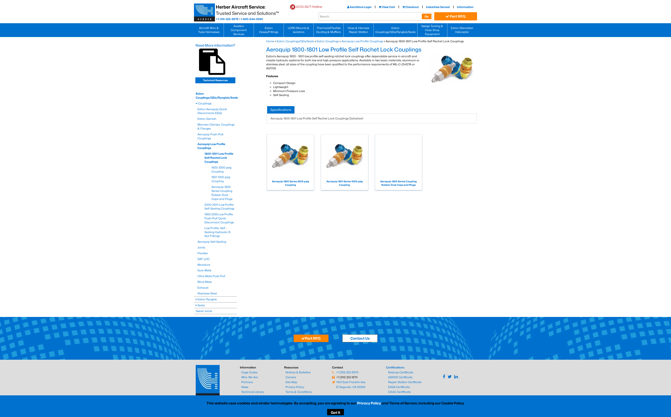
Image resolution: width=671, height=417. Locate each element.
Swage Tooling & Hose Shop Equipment (432, 30)
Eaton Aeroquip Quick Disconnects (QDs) (212, 111)
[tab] (281, 110)
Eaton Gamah (206, 119)
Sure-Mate (204, 270)
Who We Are (249, 377)
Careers (291, 377)
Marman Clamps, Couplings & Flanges (216, 126)
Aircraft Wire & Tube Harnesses (208, 30)
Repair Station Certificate (405, 382)
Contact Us (360, 338)
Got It (335, 412)
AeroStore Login (360, 7)
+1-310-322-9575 (227, 19)
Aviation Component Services (239, 30)
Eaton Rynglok (207, 299)
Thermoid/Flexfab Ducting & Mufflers (328, 30)
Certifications (395, 367)
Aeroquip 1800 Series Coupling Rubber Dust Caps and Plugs (221, 193)
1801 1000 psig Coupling (220, 179)
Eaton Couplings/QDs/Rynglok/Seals (395, 30)
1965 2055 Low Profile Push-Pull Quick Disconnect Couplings (219, 218)
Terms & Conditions (299, 392)
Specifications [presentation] (280, 109)
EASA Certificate (399, 387)
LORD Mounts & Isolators (298, 30)
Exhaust (202, 288)
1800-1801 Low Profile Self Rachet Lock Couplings (218, 158)
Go (427, 16)
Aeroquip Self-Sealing (211, 242)
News (244, 387)
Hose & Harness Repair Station (358, 30)
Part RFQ (457, 16)
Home (270, 41)
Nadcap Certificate (400, 372)
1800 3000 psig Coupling (221, 169)
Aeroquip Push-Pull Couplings (210, 136)
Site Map (291, 382)
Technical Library (252, 392)
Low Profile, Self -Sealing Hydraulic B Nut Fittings (217, 232)
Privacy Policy (369, 403)
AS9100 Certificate (400, 377)
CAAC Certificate (399, 392)
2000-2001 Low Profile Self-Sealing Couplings (219, 207)
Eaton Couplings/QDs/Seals (295, 41)
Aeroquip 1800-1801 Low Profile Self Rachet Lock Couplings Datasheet (317, 118)
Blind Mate (204, 282)
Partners (247, 382)
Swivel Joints (204, 311)
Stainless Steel (207, 293)
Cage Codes (249, 372)
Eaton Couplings (328, 41)
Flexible (202, 253)
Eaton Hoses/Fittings (268, 30)
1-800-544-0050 (252, 19)
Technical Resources (215, 80)
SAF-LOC (203, 259)
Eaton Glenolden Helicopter (462, 30)
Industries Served (438, 7)
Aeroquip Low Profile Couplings (362, 41)
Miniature (203, 265)
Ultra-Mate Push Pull (211, 276)
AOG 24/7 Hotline (309, 6)
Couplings (204, 103)
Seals (201, 305)
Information (465, 7)
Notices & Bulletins (298, 372)
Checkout (412, 7)
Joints (201, 247)
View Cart (388, 7)
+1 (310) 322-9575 (347, 372)
